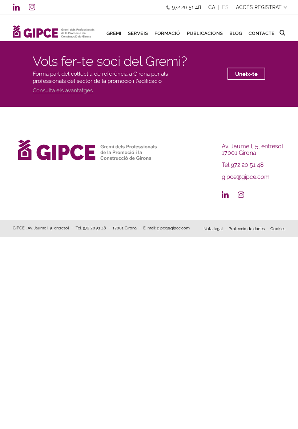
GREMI (114, 33)
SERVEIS (138, 33)
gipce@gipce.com (246, 176)
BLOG (235, 33)
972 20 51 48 (186, 7)
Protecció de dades (247, 228)
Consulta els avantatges (63, 90)
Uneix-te (246, 74)
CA (211, 7)
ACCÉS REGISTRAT (259, 7)
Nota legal (213, 228)
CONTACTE (261, 33)
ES (225, 7)
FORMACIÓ (167, 33)
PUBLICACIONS (205, 33)
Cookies (277, 228)
